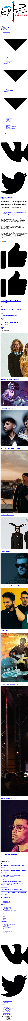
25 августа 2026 (4, 887)
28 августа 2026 (4, 867)
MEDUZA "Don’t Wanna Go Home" (11, 448)
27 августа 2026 (4, 872)
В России (8, 62)
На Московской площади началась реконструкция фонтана (10, 876)
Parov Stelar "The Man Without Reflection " (13, 585)
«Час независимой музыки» (9, 924)
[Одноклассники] (3, 241)
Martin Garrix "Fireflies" (7, 515)
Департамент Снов (10, 129)
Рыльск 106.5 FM (7, 1009)
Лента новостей (4, 197)
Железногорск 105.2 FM (8, 1008)
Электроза (8, 119)
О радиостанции (6, 902)
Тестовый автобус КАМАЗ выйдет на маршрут (14, 870)
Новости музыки (7, 908)
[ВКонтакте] (1, 241)
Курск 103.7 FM (6, 1007)
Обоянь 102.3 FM (7, 1011)
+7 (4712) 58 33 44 (5, 29)
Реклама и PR (6, 1002)
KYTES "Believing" (6, 630)
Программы (4, 921)
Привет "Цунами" (6, 551)
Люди (7, 89)
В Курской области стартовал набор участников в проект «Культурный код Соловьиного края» (12, 883)
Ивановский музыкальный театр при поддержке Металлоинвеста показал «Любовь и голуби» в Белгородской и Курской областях (14, 891)
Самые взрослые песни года (9, 910)
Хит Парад (5, 130)
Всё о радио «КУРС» (6, 897)
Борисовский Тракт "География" (10, 379)
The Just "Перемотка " (7, 798)
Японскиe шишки (10, 122)
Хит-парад (5, 909)
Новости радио (6, 901)
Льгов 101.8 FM (6, 1013)
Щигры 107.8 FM (7, 1014)
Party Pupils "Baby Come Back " (10, 854)
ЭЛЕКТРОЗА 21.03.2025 (9, 316)
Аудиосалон (8, 120)
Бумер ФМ (8, 121)
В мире (7, 57)
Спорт (7, 59)
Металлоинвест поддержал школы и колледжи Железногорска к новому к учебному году (14, 864)
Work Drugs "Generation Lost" (9, 408)
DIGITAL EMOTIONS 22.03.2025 (12, 309)
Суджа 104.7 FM (6, 1010)
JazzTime (8, 127)
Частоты (3, 1004)
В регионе (8, 58)
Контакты (3, 935)
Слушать (2, 305)
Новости (3, 913)
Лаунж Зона (8, 116)
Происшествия (9, 61)
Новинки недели (9, 90)
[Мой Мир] (5, 241)
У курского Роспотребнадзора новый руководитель (14, 214)
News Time (8, 125)
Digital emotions (9, 118)
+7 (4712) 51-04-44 (5, 27)
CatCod (11, 1019)
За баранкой (8, 123)
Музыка (3, 904)
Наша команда (6, 899)
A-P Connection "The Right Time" (10, 684)
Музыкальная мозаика (11, 126)
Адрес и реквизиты (7, 1001)
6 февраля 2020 (4, 198)
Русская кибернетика (10, 128)
